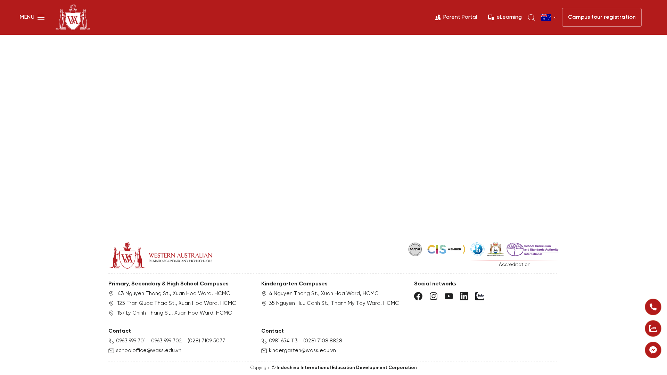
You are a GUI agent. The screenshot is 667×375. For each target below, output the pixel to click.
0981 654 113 (283, 341)
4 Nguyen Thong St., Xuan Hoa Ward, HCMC (324, 294)
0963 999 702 (166, 341)
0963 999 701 (131, 341)
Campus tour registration (602, 17)
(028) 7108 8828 (322, 341)
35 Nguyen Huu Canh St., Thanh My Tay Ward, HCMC (334, 303)
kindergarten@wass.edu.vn (302, 350)
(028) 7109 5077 (206, 341)
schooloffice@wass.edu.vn (148, 350)
